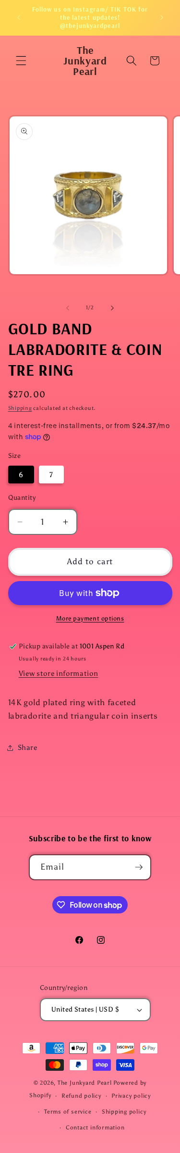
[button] (21, 60)
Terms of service (67, 1111)
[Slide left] (67, 307)
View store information (58, 673)
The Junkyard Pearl (85, 1082)
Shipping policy (124, 1111)
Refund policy (81, 1095)
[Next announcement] (161, 17)
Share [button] (27, 747)
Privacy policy (131, 1095)
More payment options (90, 618)
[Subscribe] (138, 867)
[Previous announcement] (18, 17)
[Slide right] (112, 307)
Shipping (20, 408)
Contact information (95, 1127)
